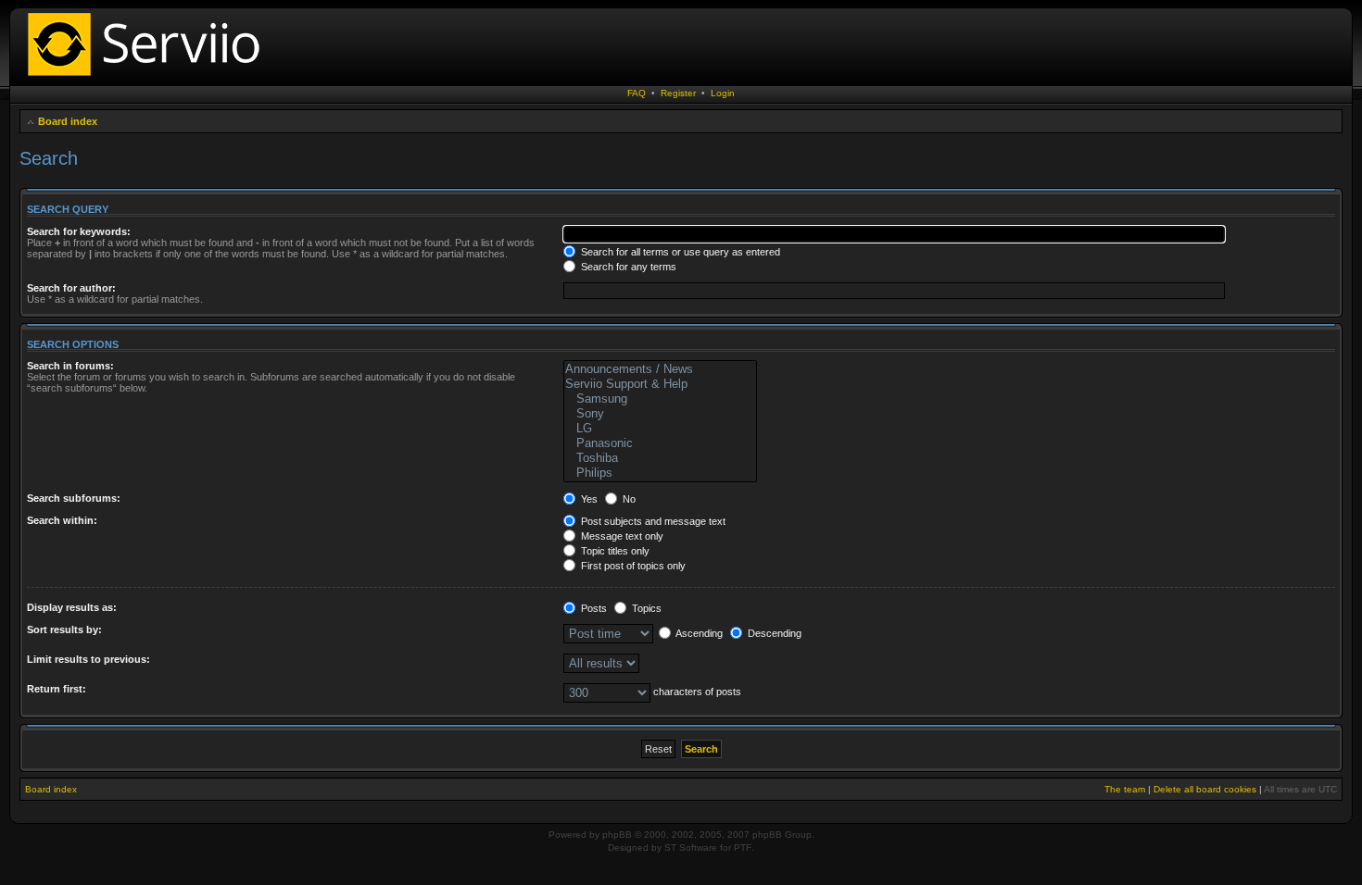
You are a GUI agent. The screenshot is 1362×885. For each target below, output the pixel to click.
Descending (773, 633)
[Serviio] (149, 78)
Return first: (56, 688)
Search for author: (71, 287)
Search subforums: (73, 498)
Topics (645, 608)
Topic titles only (613, 550)
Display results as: (72, 607)
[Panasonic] (660, 443)
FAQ (636, 93)
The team (1124, 789)
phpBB (617, 834)
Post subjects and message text (651, 521)
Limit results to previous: (88, 659)
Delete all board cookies (1205, 789)
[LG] (660, 428)
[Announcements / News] (660, 369)
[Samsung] (660, 399)
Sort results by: (64, 629)
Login (723, 93)
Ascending (698, 633)
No (628, 499)
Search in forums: (70, 365)
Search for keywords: (79, 231)
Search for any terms (627, 266)
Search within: (62, 520)
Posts (592, 608)
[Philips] (660, 473)
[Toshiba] (660, 458)
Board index (67, 121)
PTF (742, 847)
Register (678, 93)
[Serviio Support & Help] (660, 384)
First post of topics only (632, 565)
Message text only (620, 536)
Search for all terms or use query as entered (679, 251)
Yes (588, 499)
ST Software (690, 847)
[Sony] (660, 413)
